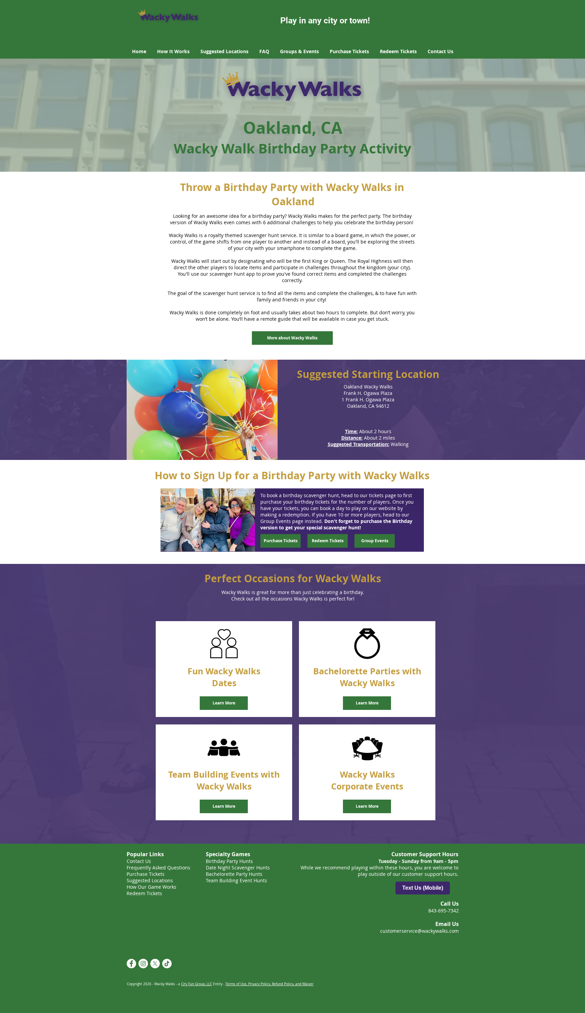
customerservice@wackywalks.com (419, 931)
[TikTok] (167, 963)
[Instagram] (143, 963)
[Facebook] (131, 963)
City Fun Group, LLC (196, 984)
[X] (155, 963)
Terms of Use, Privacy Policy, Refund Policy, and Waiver (269, 984)
